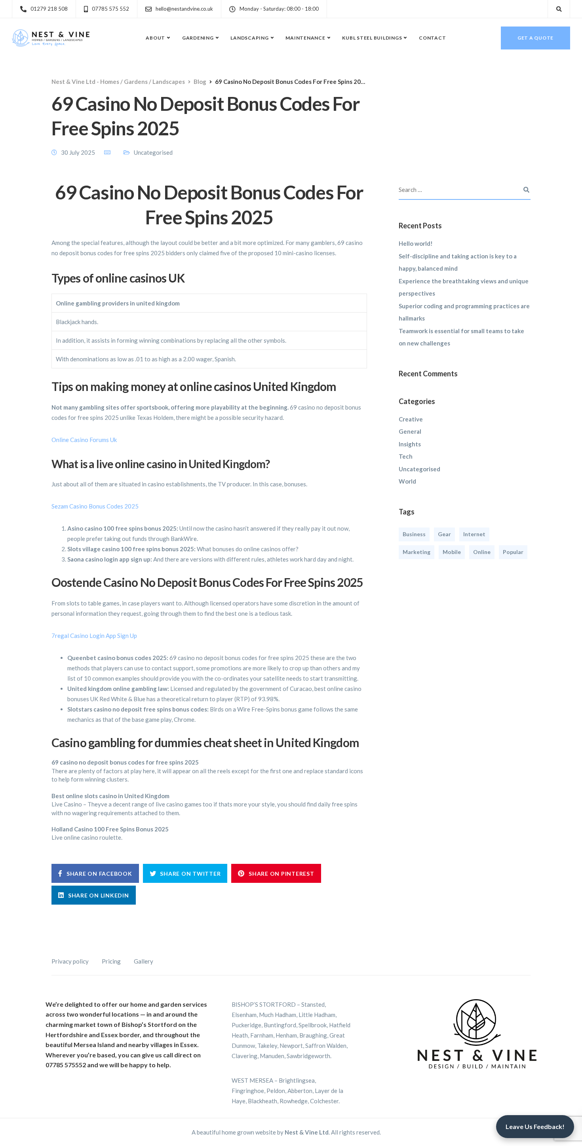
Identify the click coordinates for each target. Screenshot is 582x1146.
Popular (513, 551)
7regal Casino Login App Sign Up (94, 635)
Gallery (143, 961)
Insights (410, 444)
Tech (406, 456)
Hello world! (416, 243)
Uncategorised (419, 468)
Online (482, 551)
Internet (474, 534)
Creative (411, 419)
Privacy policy (70, 961)
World (407, 481)
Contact (432, 38)
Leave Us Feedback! (535, 1126)
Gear (444, 534)
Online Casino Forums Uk (84, 439)
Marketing (416, 551)
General (410, 431)
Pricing (111, 961)
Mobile (452, 551)
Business (414, 534)
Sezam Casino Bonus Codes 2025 (95, 506)
